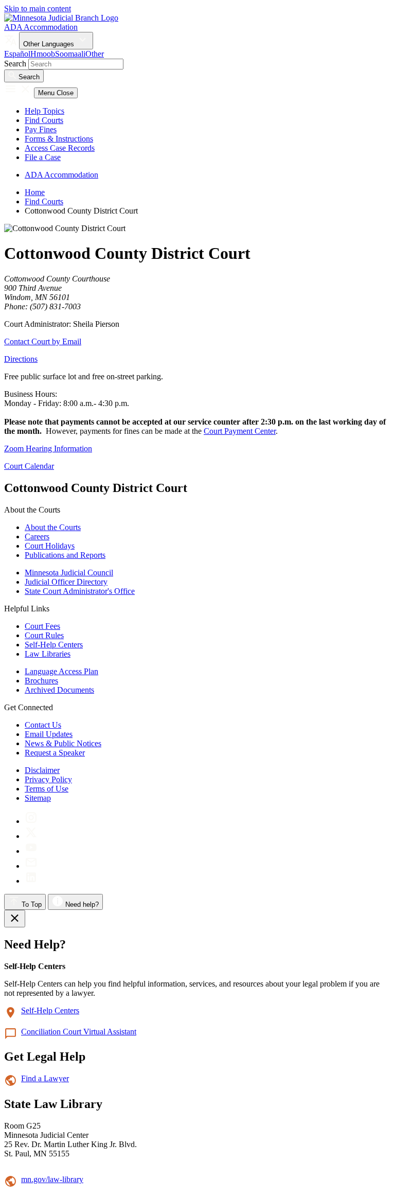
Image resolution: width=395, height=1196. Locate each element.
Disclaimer (42, 770)
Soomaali (70, 53)
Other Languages (49, 44)
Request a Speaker (55, 752)
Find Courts (44, 120)
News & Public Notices (63, 743)
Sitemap (38, 798)
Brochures (41, 680)
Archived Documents (59, 689)
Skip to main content (37, 8)
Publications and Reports (65, 555)
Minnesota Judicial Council (69, 572)
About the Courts (53, 527)
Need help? (81, 904)
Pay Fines (41, 129)
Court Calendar (29, 466)
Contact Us (43, 724)
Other (94, 53)
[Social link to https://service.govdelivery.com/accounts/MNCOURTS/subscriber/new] (31, 865)
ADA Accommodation (41, 27)
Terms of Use (46, 788)
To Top (31, 904)
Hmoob (42, 53)
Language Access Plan (61, 671)
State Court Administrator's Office (80, 591)
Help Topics (44, 111)
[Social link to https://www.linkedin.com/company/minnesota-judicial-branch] (31, 880)
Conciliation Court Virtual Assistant (78, 1031)
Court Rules (44, 635)
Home (35, 192)
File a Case (43, 157)
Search (15, 63)
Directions (21, 359)
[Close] (14, 918)
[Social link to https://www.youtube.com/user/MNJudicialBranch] (31, 851)
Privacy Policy (48, 779)
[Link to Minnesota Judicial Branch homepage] (61, 17)
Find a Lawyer (45, 1078)
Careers (37, 536)
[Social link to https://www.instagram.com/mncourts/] (31, 821)
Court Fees (42, 626)
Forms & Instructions (59, 138)
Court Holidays (50, 545)
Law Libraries (47, 653)
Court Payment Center (240, 431)
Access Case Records (60, 148)
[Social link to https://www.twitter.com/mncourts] (31, 836)
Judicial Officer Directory (66, 581)
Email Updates (49, 734)
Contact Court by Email (42, 341)
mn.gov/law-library (52, 1179)
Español (17, 53)
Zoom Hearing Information (48, 448)
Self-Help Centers (54, 644)
